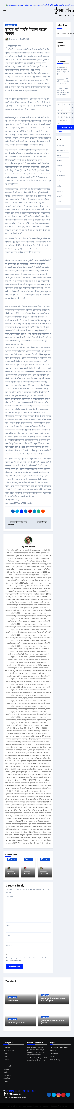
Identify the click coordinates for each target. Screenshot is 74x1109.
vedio (59, 186)
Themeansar (62, 1106)
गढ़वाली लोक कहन (42, 522)
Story (59, 171)
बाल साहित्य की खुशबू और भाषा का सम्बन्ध (63, 81)
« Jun (59, 131)
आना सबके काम (13, 1001)
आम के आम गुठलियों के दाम (16, 1023)
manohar (14, 39)
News (59, 155)
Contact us (54, 1054)
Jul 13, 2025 (11, 873)
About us (60, 145)
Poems (59, 160)
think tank (61, 176)
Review (59, 166)
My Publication (11, 25)
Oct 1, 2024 (27, 873)
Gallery (52, 1057)
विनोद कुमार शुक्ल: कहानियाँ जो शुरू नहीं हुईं (63, 72)
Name (8, 925)
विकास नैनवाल (61, 67)
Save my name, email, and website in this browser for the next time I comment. (26, 959)
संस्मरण (59, 201)
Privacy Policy (55, 1060)
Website (8, 945)
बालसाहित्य (60, 196)
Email (8, 935)
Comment (10, 896)
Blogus (53, 1106)
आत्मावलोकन (60, 191)
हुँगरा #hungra (12, 1094)
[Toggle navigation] (4, 10)
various (59, 181)
